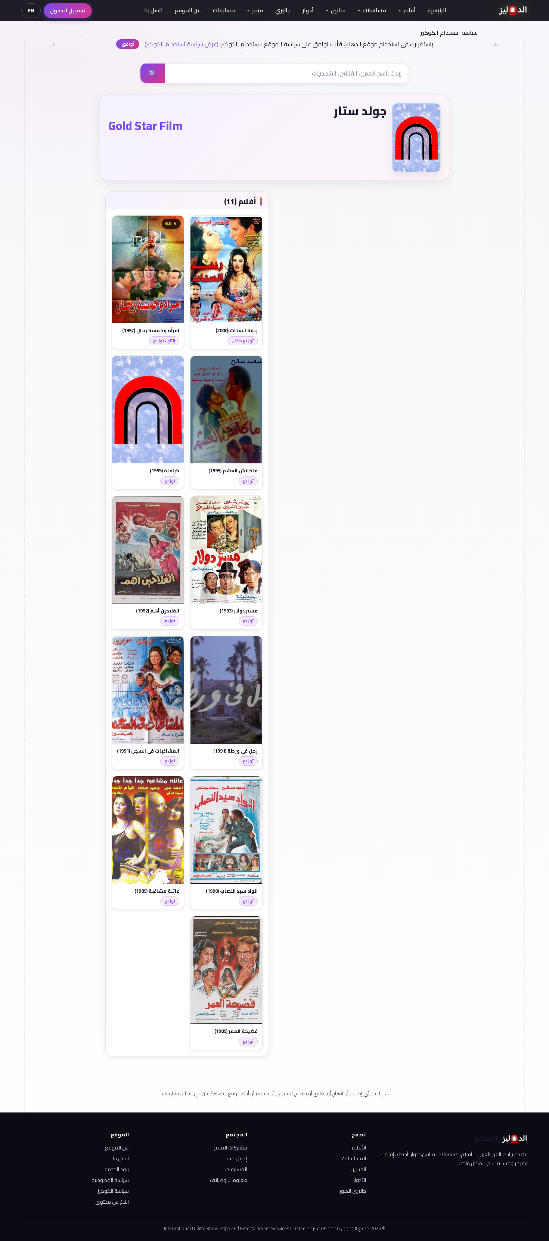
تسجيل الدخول (68, 10)
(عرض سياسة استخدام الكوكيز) (181, 44)
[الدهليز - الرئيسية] (513, 10)
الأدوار (359, 1180)
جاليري (283, 10)
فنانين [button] (338, 10)
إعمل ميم (236, 1158)
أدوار (308, 10)
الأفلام (358, 1147)
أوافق (127, 44)
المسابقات (236, 1169)
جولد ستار (360, 110)
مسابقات (224, 10)
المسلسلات (354, 1158)
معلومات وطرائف (228, 1180)
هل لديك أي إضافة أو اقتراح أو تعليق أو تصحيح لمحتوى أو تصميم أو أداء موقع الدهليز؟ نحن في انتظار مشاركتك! (275, 1093)
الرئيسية (437, 10)
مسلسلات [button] (374, 10)
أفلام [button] (409, 10)
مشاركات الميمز (230, 1147)
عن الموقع (188, 10)
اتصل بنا (153, 10)
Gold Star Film (145, 125)
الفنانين (358, 1169)
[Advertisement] (54, 163)
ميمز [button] (257, 10)
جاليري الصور (352, 1191)
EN (31, 10)
